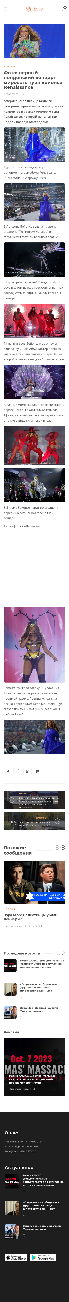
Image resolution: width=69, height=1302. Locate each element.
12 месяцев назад (14, 926)
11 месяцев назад (19, 1088)
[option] (34, 894)
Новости (10, 66)
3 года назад (11, 93)
